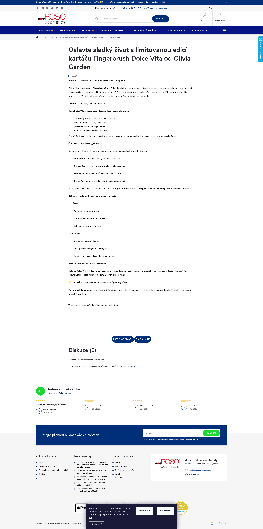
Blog (210, 8)
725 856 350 (194, 474)
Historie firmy (121, 466)
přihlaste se (118, 366)
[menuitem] (46, 30)
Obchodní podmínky (47, 466)
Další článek (143, 339)
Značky (118, 474)
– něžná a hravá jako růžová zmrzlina (97, 158)
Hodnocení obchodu (47, 478)
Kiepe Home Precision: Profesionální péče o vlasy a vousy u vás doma (92, 478)
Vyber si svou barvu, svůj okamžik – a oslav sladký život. (93, 305)
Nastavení (96, 524)
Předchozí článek (122, 339)
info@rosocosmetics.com (200, 470)
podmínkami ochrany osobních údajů (184, 440)
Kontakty (42, 474)
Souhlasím (165, 510)
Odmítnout (144, 510)
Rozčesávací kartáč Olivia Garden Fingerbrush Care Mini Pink (91, 490)
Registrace (219, 8)
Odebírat (211, 433)
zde (90, 517)
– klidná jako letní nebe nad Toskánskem (97, 173)
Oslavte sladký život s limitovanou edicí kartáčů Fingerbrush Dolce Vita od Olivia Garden (92, 465)
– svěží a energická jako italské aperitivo (99, 165)
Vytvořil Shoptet (220, 523)
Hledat (160, 18)
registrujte (132, 366)
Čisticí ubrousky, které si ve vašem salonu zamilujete (91, 472)
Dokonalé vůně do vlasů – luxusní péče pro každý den (91, 484)
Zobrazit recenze (66, 393)
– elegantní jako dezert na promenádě (100, 180)
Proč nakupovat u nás (124, 470)
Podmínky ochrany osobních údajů (53, 470)
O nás (117, 463)
